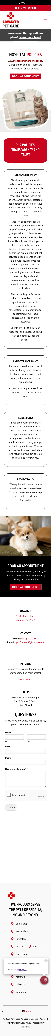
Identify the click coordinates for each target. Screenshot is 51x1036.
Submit (11, 807)
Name (8, 732)
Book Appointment (25, 8)
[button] (44, 980)
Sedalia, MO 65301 (25, 619)
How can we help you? (16, 769)
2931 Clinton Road (25, 616)
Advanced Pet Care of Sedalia (26, 60)
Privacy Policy (24, 1022)
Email (8, 746)
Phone (8, 757)
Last (28, 741)
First (6, 741)
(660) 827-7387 (29, 638)
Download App (25, 679)
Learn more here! (30, 37)
